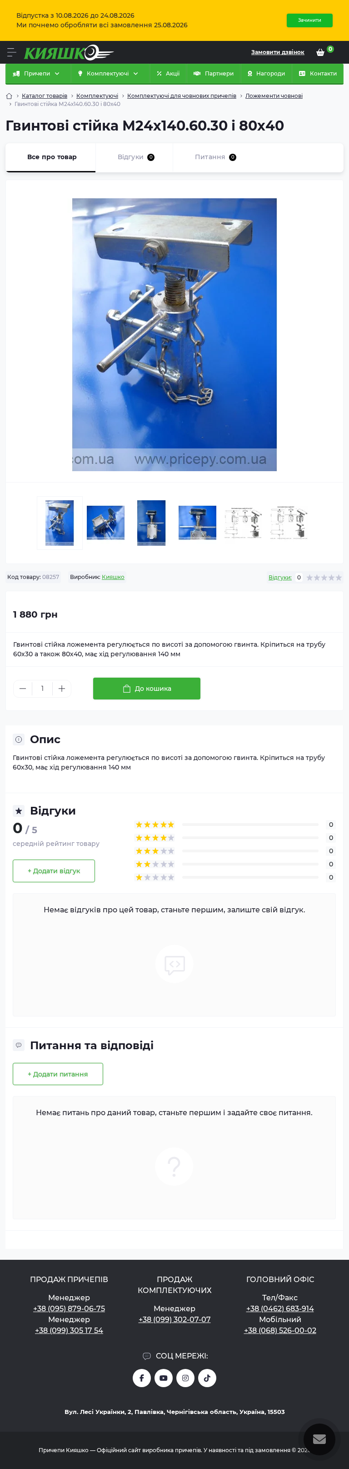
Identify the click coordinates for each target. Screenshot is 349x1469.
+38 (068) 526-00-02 (280, 1330)
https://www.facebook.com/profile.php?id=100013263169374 (142, 1378)
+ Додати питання (58, 1074)
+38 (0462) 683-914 (280, 1308)
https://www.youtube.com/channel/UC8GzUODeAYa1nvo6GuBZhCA (164, 1378)
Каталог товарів (44, 95)
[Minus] (23, 688)
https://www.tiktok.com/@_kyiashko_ (207, 1378)
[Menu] (11, 52)
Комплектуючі (97, 95)
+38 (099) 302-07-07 (175, 1319)
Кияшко (113, 577)
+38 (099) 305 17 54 (69, 1330)
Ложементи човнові (274, 95)
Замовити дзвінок (277, 52)
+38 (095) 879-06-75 (69, 1308)
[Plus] (62, 688)
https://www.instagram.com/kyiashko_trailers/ (185, 1378)
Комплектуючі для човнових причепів (181, 95)
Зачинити (309, 20)
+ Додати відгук (54, 871)
